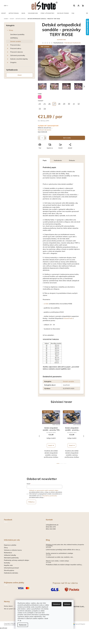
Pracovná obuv (15, 45)
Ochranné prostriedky (17, 55)
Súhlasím (67, 604)
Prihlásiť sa (31, 502)
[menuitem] (3, 13)
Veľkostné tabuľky (10, 555)
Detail (50, 445)
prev (39, 436)
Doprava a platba (10, 545)
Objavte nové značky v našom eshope (57, 560)
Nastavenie (23, 625)
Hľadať (20, 75)
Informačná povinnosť (11, 568)
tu (20, 620)
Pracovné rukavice (16, 52)
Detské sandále (15, 41)
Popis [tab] (45, 160)
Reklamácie (8, 552)
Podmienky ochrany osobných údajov (16, 560)
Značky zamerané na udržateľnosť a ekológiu (59, 553)
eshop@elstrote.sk (52, 525)
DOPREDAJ (14, 38)
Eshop (11, 30)
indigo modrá (51, 438)
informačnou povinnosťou (49, 495)
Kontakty (7, 563)
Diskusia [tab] (72, 160)
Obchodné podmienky (11, 558)
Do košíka (68, 138)
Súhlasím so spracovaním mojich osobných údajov (43, 490)
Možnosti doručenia (44, 130)
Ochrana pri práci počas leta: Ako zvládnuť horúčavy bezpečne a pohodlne (65, 545)
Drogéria (13, 62)
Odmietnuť (56, 604)
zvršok (46, 304)
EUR (5, 5)
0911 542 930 (51, 529)
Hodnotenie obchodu (11, 573)
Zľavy (6, 547)
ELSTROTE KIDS (61, 39)
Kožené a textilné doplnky (19, 59)
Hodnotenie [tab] (58, 160)
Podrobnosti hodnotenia (72, 43)
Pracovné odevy (15, 48)
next (83, 436)
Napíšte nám (8, 565)
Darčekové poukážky (17, 34)
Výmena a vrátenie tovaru (13, 550)
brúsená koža (68, 318)
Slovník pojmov (9, 570)
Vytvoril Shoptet (80, 624)
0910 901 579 (51, 527)
